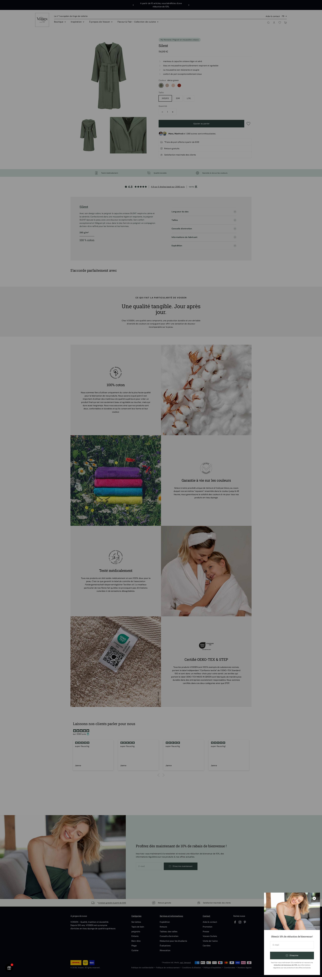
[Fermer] (314, 898)
